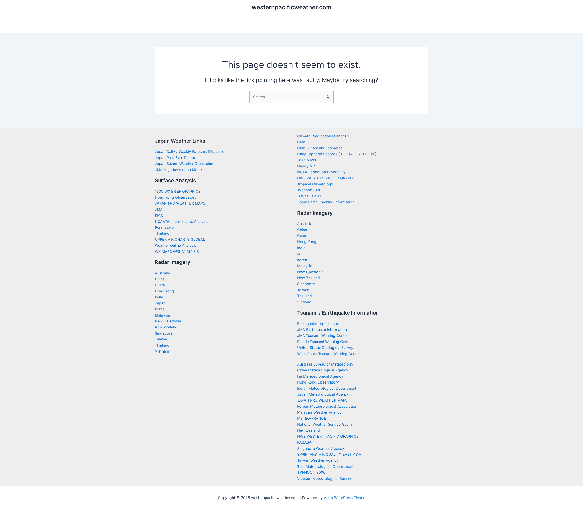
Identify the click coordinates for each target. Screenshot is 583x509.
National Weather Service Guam (324, 424)
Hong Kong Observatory (176, 197)
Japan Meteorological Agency (323, 394)
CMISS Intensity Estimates (319, 148)
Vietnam (162, 351)
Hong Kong (164, 291)
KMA (159, 215)
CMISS (303, 142)
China (160, 279)
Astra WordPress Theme (344, 497)
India (159, 297)
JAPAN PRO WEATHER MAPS (180, 203)
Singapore (163, 333)
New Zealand (166, 327)
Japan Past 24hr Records (176, 157)
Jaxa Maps (306, 160)
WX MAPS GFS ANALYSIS (177, 251)
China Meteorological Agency (322, 370)
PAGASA (304, 442)
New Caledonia (168, 321)
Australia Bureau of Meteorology (325, 364)
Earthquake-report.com (317, 323)
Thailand (162, 233)
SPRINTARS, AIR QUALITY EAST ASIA (329, 454)
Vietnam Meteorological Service (324, 478)
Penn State (164, 227)
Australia (162, 273)
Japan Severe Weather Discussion (184, 163)
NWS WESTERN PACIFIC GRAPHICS (328, 178)
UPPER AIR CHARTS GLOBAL (180, 239)
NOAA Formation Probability (321, 172)
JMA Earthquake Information (322, 329)
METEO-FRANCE (311, 418)
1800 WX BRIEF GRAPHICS (178, 191)
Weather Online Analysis (175, 245)
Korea (160, 309)
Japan (160, 303)
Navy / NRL (307, 166)
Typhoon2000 (309, 190)
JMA (159, 209)
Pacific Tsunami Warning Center (324, 341)
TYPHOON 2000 (311, 472)
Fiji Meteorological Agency (320, 376)
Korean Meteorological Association (327, 406)
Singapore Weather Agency (320, 448)
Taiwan (161, 339)
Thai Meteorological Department (325, 466)
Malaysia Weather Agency (319, 412)
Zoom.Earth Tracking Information (325, 202)
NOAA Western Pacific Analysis (181, 221)
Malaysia (162, 315)
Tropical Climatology (315, 184)
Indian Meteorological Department (326, 388)
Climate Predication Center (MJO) (326, 136)
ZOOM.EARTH (309, 196)
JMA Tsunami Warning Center (322, 335)
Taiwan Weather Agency (318, 460)
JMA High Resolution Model (179, 169)
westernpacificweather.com (291, 7)
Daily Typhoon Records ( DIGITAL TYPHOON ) (336, 154)
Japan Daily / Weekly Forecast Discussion (191, 151)
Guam (160, 285)
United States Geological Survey (325, 347)
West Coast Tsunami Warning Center (328, 353)
